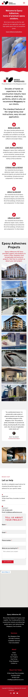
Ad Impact (16, 690)
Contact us (14, 663)
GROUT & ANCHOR (14, 192)
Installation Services (14, 641)
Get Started (8, 561)
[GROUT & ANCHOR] (14, 189)
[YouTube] (17, 693)
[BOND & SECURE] (14, 124)
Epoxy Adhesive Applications (14, 32)
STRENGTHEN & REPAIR (14, 168)
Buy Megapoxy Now (14, 636)
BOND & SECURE (14, 128)
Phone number (7, 540)
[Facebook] (14, 693)
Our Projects (14, 657)
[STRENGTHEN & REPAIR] (14, 164)
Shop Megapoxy (14, 661)
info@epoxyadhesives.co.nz (14, 512)
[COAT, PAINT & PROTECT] (14, 144)
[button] (4, 52)
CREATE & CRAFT (14, 218)
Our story (14, 655)
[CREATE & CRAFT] (14, 215)
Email (4, 532)
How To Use (14, 659)
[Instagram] (10, 693)
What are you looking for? (10, 548)
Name (4, 525)
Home (14, 653)
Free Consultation (14, 643)
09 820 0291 (8, 510)
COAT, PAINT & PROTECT (14, 148)
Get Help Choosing (14, 638)
